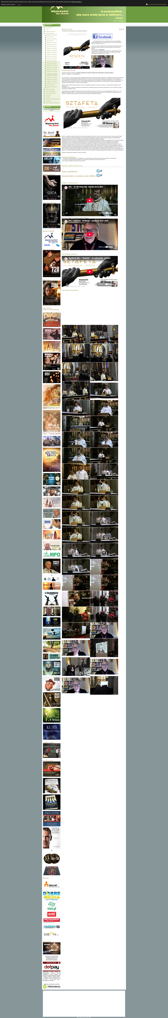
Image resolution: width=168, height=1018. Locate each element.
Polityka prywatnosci (76, 1)
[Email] (123, 29)
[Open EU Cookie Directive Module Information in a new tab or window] (156, 4)
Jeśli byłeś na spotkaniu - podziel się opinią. (72, 165)
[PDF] (120, 29)
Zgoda (19, 4)
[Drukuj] (121, 29)
